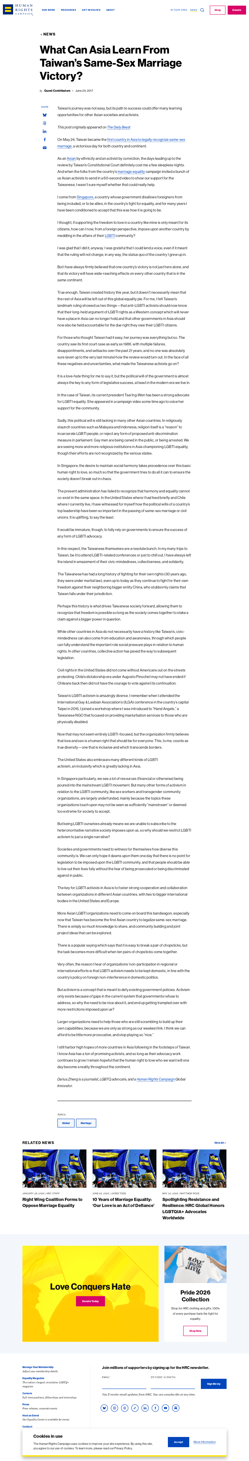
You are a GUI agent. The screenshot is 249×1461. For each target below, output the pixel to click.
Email (113, 1377)
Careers (27, 1393)
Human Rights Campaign (156, 1079)
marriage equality (131, 171)
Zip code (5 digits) (170, 1377)
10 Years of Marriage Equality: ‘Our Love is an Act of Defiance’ (123, 1202)
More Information (205, 1442)
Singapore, (85, 197)
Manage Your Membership (37, 1367)
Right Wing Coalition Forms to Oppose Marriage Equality (52, 1202)
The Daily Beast (119, 127)
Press (25, 1404)
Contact (27, 1426)
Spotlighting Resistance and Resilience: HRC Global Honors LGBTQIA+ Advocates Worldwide (193, 1208)
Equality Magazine (33, 1378)
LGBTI (110, 235)
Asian (71, 158)
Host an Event (30, 1415)
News (49, 34)
